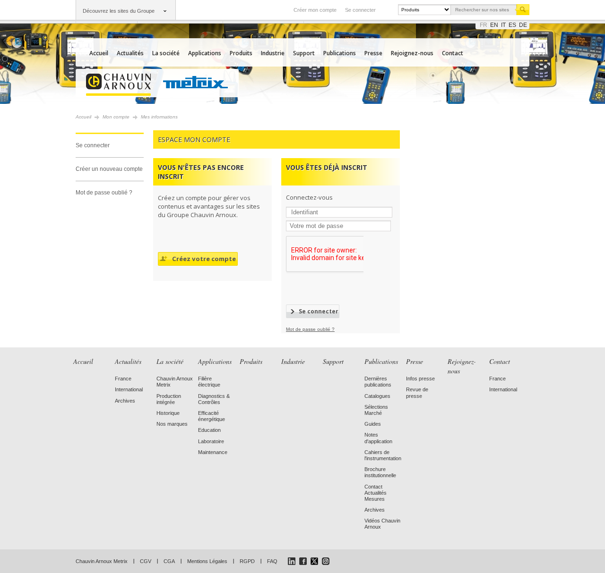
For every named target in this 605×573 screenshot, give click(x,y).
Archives (125, 401)
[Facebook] (303, 561)
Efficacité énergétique (211, 416)
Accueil (98, 53)
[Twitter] (314, 561)
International (129, 389)
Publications (339, 53)
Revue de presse (417, 392)
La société (166, 53)
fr (483, 25)
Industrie (273, 53)
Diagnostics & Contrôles (214, 399)
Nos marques (172, 424)
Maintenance (212, 452)
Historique (168, 413)
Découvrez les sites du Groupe (119, 11)
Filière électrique (209, 382)
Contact (452, 53)
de (523, 25)
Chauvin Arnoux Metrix (102, 561)
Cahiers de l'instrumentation (382, 455)
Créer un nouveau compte (109, 169)
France (123, 378)
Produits (241, 53)
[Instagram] (325, 561)
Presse (373, 53)
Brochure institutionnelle (380, 472)
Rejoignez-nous (412, 53)
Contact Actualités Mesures (375, 493)
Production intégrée (168, 399)
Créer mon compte (315, 10)
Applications (204, 53)
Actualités (130, 53)
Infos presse (420, 378)
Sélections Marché (376, 410)
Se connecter (360, 10)
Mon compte (116, 116)
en (494, 25)
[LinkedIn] (291, 561)
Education (209, 430)
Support (304, 53)
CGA (169, 561)
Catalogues (377, 396)
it (503, 25)
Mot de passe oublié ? (104, 192)
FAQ (272, 561)
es (512, 25)
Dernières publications (377, 382)
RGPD (247, 561)
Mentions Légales (207, 561)
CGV (145, 561)
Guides (372, 424)
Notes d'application (378, 438)
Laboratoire (211, 441)
